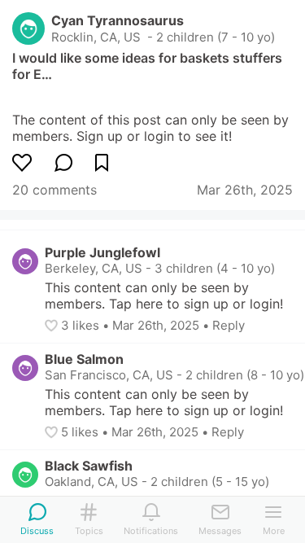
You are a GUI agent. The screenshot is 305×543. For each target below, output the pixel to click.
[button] (53, 325)
